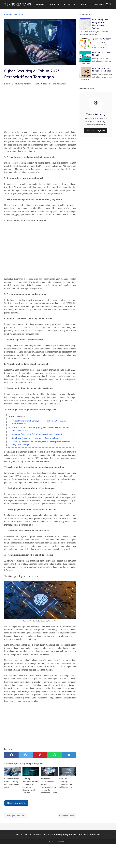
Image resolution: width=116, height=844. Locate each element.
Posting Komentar (57, 84)
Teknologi (98, 4)
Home (19, 834)
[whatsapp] (54, 755)
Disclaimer (48, 834)
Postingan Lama (66, 816)
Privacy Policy (62, 834)
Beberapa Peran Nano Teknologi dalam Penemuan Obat (37, 434)
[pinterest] (40, 755)
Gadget (84, 4)
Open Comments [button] (16, 803)
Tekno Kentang (95, 114)
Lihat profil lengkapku (95, 130)
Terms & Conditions (33, 834)
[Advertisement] (40, 108)
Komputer (69, 4)
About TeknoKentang (90, 834)
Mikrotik (54, 4)
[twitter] (26, 755)
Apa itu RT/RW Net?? (101, 39)
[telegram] (69, 755)
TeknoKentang (17, 4)
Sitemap (74, 834)
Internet (41, 4)
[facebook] (11, 755)
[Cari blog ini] (110, 4)
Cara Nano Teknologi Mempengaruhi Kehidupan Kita (35, 438)
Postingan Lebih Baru (15, 816)
